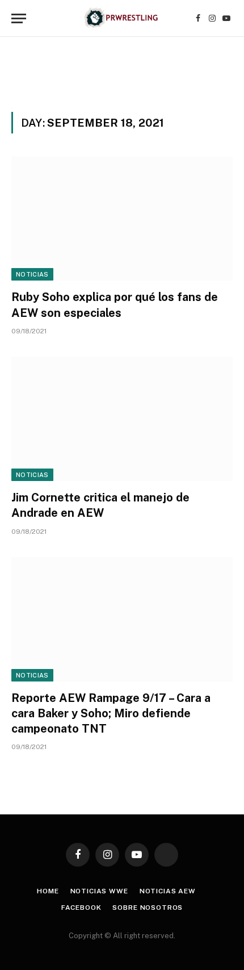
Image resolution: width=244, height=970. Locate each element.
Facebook (81, 908)
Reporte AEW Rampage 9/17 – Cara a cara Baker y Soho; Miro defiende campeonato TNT (111, 713)
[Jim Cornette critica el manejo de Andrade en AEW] (122, 419)
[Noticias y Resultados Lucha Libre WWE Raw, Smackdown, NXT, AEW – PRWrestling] (122, 18)
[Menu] (18, 18)
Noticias (32, 274)
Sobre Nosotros (147, 908)
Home (47, 891)
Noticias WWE (99, 891)
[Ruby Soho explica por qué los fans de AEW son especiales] (122, 218)
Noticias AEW (168, 891)
